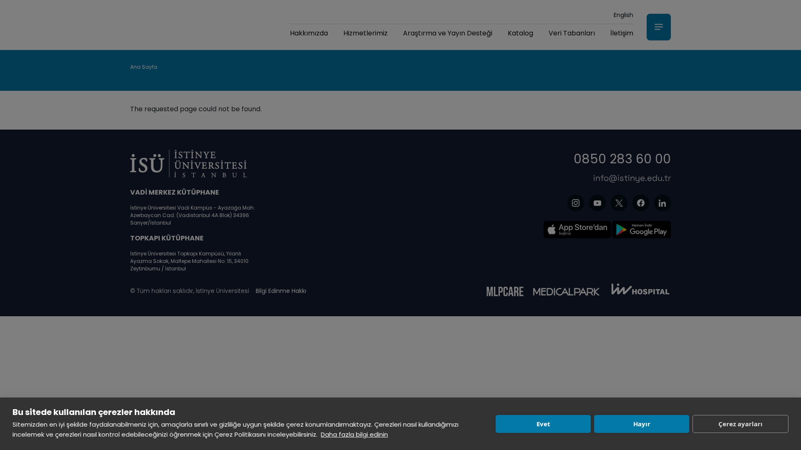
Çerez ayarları (740, 424)
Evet (543, 424)
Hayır (641, 424)
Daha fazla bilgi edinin (354, 434)
